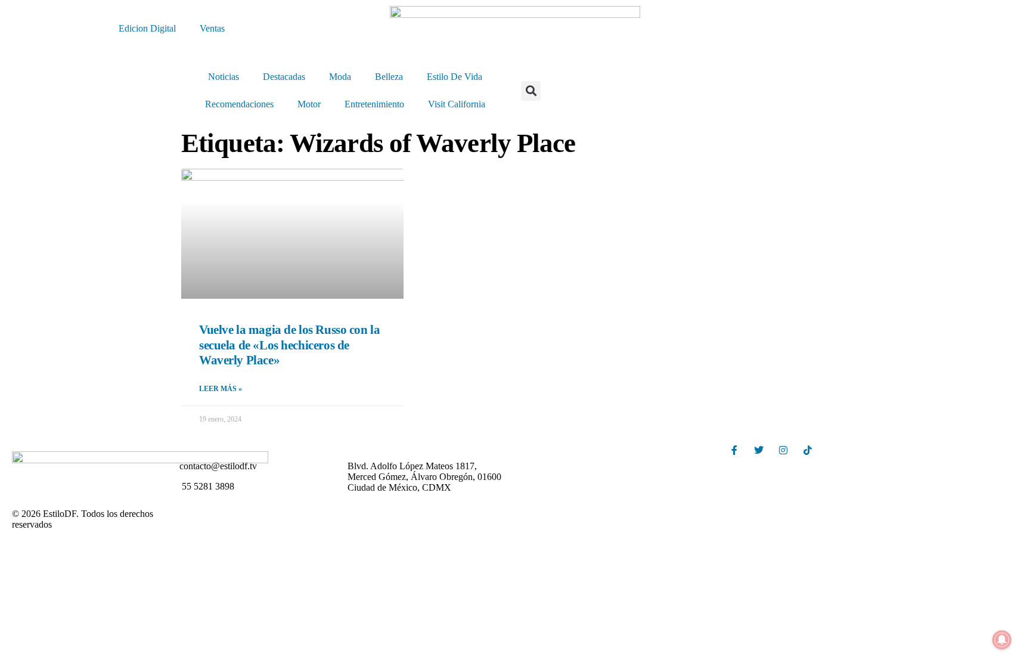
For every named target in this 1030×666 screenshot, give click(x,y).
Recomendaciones (239, 104)
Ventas (212, 28)
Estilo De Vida (454, 77)
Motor (309, 104)
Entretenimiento (374, 104)
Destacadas (284, 77)
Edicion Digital (147, 28)
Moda (340, 77)
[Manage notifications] (1002, 639)
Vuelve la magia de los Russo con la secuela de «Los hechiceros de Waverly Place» (289, 345)
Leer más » (220, 389)
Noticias (223, 77)
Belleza (389, 77)
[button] (531, 91)
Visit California (456, 104)
